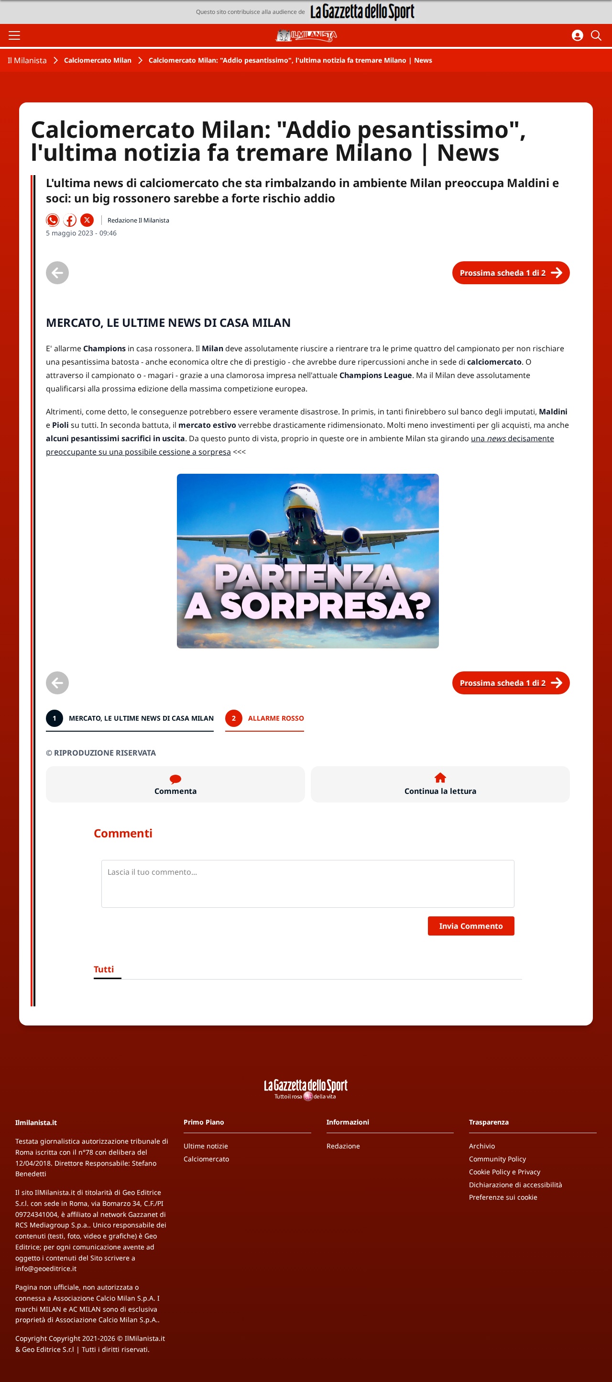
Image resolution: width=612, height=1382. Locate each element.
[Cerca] (597, 35)
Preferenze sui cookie (503, 1197)
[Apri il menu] (14, 35)
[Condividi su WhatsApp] (52, 220)
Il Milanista (27, 60)
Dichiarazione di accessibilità (515, 1184)
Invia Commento (471, 926)
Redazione (343, 1145)
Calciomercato (206, 1158)
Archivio (482, 1145)
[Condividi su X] (87, 220)
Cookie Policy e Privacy (504, 1171)
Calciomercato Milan (97, 60)
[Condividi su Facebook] (69, 220)
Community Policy (497, 1158)
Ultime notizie (206, 1145)
